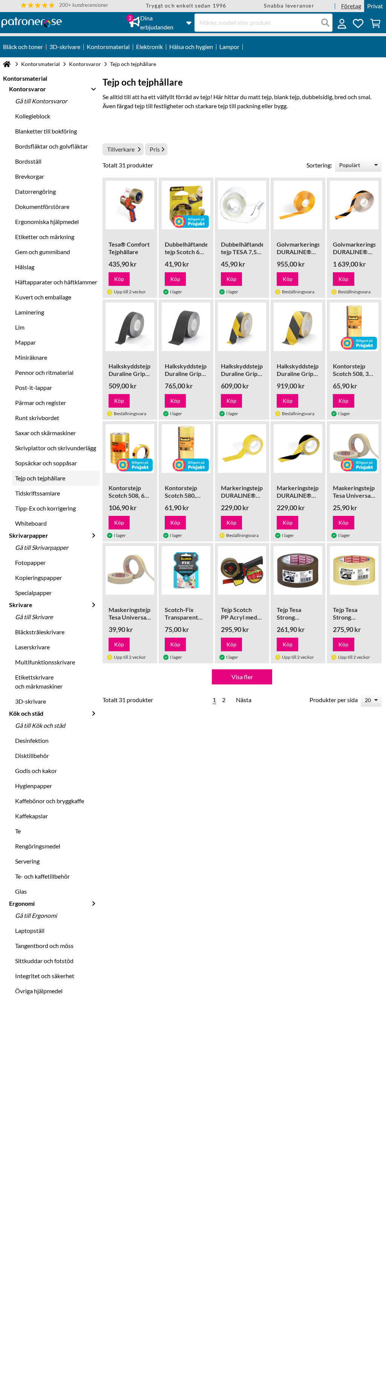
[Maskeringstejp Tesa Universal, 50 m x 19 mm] (354, 448)
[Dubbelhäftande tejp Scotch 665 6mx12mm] (186, 205)
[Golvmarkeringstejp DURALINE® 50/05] (298, 205)
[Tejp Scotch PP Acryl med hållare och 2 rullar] (242, 570)
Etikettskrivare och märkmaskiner (39, 681)
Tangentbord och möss (44, 945)
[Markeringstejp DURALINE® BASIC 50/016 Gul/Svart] (298, 448)
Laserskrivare (32, 646)
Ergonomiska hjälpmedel (47, 221)
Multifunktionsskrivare (45, 662)
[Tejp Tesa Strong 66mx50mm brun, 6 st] (298, 570)
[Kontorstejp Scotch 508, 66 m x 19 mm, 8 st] (130, 448)
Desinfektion (32, 740)
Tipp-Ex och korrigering (45, 508)
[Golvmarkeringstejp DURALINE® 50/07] (354, 205)
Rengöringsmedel (37, 846)
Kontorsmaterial (40, 64)
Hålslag (24, 266)
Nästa (243, 699)
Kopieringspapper (38, 577)
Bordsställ (28, 161)
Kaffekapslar (31, 815)
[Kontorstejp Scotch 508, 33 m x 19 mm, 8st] (354, 326)
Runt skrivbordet (37, 417)
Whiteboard (31, 523)
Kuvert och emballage (43, 297)
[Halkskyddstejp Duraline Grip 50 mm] (130, 326)
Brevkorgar (29, 176)
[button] (64, 5)
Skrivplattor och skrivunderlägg (55, 447)
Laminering (29, 312)
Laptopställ (29, 930)
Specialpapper (33, 592)
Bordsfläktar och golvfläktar (51, 146)
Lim (20, 327)
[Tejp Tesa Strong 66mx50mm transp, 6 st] (354, 570)
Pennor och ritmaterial (44, 372)
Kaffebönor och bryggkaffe (49, 800)
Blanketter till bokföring (46, 131)
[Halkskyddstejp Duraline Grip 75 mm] (186, 326)
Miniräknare (31, 357)
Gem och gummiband (42, 251)
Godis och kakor (36, 770)
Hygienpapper (33, 785)
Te (18, 830)
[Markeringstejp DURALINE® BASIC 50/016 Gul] (242, 448)
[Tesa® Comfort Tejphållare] (130, 205)
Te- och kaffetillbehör (42, 876)
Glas (21, 891)
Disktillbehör (32, 755)
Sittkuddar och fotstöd (44, 960)
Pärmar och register (40, 402)
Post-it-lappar (33, 387)
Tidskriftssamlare (37, 493)
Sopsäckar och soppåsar (46, 462)
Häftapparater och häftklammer (56, 281)
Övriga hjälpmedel (39, 990)
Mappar (25, 342)
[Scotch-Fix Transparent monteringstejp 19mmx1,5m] (186, 570)
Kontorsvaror (85, 64)
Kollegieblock (32, 116)
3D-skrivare (30, 701)
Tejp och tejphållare (40, 478)
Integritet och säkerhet (44, 975)
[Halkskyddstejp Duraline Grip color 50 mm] (242, 326)
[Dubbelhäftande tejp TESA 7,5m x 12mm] (242, 205)
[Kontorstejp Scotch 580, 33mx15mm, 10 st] (186, 448)
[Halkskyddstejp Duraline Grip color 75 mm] (298, 326)
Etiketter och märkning (44, 236)
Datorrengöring (35, 191)
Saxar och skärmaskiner (45, 432)
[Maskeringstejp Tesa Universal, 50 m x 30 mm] (130, 570)
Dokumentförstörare (42, 206)
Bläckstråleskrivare (39, 631)
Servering (27, 861)
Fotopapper (30, 562)
